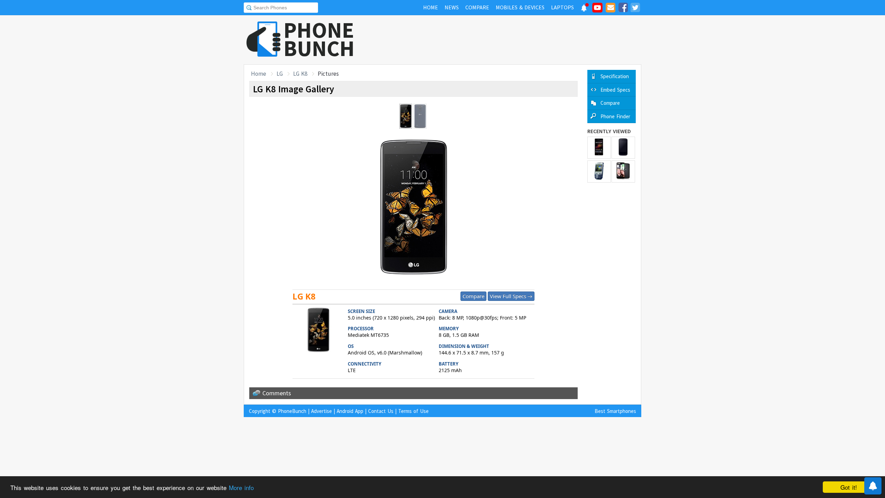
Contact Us (380, 411)
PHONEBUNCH (319, 39)
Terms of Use (413, 411)
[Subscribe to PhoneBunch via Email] (610, 9)
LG (280, 73)
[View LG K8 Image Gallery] (318, 330)
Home (258, 73)
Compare (473, 296)
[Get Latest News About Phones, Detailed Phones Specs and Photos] (263, 40)
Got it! (848, 487)
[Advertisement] (515, 39)
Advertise (321, 411)
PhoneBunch (292, 411)
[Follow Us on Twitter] (635, 9)
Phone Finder (615, 116)
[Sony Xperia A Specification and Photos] (599, 148)
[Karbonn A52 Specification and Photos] (623, 148)
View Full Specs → (511, 296)
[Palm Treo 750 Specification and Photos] (599, 171)
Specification (614, 76)
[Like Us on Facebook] (623, 9)
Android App (350, 411)
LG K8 (300, 73)
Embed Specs (615, 89)
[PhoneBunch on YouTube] (597, 10)
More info (241, 487)
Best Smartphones (615, 411)
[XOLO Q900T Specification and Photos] (623, 171)
